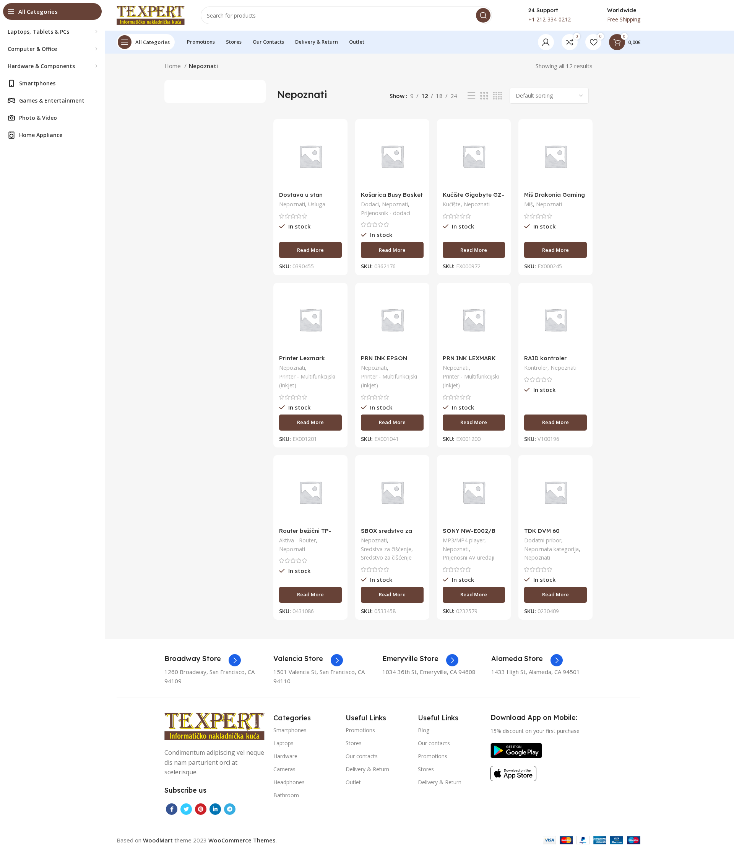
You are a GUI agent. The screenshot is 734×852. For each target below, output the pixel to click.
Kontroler (535, 367)
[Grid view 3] (484, 96)
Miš (528, 204)
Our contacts (362, 756)
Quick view (336, 154)
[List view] (471, 96)
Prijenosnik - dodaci (385, 213)
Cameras (284, 769)
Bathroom (286, 795)
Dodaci (370, 204)
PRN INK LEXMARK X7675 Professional (470, 361)
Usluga (316, 204)
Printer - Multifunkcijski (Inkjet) (307, 381)
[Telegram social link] (229, 809)
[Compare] (336, 137)
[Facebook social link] (171, 809)
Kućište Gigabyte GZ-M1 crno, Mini (473, 198)
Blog (423, 730)
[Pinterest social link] (200, 809)
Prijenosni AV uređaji (468, 557)
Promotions (360, 730)
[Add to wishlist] (336, 171)
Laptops (283, 743)
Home (173, 66)
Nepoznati (292, 204)
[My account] (546, 42)
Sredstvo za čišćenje (386, 557)
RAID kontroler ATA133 (545, 361)
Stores (354, 743)
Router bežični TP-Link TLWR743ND (305, 534)
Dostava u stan (301, 194)
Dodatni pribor (542, 540)
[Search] (483, 15)
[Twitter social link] (186, 809)
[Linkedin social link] (215, 809)
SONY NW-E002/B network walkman (469, 534)
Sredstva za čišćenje (386, 549)
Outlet (353, 782)
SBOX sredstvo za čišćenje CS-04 (386, 534)
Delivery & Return (367, 769)
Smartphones (290, 730)
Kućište (452, 204)
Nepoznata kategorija (551, 549)
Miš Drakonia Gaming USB (554, 198)
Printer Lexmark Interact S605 (302, 361)
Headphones (289, 782)
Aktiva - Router (297, 540)
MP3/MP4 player (463, 540)
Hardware (285, 756)
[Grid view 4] (497, 96)
